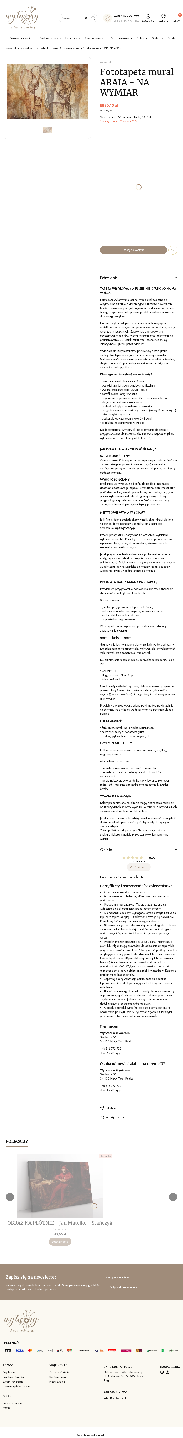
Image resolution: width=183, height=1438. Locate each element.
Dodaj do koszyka (133, 250)
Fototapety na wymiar (49, 48)
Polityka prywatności (13, 1377)
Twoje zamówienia (59, 1372)
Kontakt (6, 1407)
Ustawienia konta (57, 1377)
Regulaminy (9, 1372)
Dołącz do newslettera (123, 1287)
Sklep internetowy (90, 1435)
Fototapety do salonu (72, 48)
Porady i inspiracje (12, 1403)
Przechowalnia (57, 1381)
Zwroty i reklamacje (13, 1381)
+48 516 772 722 (126, 16)
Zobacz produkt (60, 1241)
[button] (93, 18)
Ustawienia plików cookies (16, 1386)
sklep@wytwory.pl (110, 1053)
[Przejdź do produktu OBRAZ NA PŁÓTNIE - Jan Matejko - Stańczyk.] (60, 1186)
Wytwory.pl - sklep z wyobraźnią (20, 48)
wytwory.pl (105, 62)
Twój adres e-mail (118, 1277)
